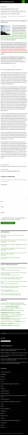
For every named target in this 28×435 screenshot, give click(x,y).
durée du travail (16, 310)
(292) (10, 294)
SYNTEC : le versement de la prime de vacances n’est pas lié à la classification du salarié (13, 273)
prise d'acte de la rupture (6, 321)
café (1, 386)
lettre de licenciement (17, 316)
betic (15, 303)
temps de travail (6, 325)
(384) (7, 291)
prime (19, 319)
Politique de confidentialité (5, 433)
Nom (2, 201)
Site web (2, 212)
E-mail (2, 206)
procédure (13, 321)
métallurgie (3, 410)
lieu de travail (12, 318)
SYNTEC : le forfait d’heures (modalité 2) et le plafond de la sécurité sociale (14, 268)
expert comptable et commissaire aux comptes (10, 401)
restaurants (3, 422)
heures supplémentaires (7, 316)
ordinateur (15, 319)
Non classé (3, 6)
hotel (2, 406)
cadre (7, 304)
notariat (2, 418)
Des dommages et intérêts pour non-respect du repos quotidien (14, 286)
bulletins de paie (3, 304)
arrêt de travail (4, 303)
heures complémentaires (17, 314)
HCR (2, 403)
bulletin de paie (20, 303)
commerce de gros (4, 390)
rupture (18, 321)
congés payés (3, 306)
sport (2, 425)
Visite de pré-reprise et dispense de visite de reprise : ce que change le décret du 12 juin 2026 (13, 249)
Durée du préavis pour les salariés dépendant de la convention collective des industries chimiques (14, 363)
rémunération (23, 321)
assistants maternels (5, 372)
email (21, 310)
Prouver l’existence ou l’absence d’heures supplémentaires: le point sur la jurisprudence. (13, 350)
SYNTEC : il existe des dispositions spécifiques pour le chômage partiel (14, 282)
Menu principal (26, 1)
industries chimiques (5, 408)
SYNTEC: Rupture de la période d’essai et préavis (11, 293)
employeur (5, 312)
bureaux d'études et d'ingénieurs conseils (9, 383)
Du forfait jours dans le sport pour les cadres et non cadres (13, 165)
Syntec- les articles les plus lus (9, 264)
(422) (8, 275)
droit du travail (7, 310)
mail (16, 318)
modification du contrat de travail (7, 319)
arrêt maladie (10, 303)
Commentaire (4, 184)
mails (18, 318)
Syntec (2, 427)
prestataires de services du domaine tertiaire (10, 420)
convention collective (14, 308)
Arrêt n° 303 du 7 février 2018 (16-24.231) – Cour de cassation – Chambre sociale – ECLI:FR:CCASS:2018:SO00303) (14, 38)
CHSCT (21, 304)
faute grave (4, 314)
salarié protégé (15, 323)
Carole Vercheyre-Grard (7, 1)
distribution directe (5, 399)
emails (23, 310)
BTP (1, 381)
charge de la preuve (15, 304)
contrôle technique (4, 393)
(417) (7, 283)
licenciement (5, 318)
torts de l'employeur (15, 325)
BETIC (2, 379)
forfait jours (10, 314)
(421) (9, 278)
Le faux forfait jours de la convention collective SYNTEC (12, 277)
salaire (3, 323)
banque (2, 376)
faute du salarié (15, 313)
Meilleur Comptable (5, 352)
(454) (9, 270)
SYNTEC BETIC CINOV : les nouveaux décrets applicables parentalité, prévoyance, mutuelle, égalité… (14, 240)
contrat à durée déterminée (5, 308)
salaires (7, 323)
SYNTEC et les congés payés (7, 290)
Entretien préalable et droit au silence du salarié (10, 257)
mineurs (2, 413)
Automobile (3, 374)
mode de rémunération (23, 318)
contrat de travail (12, 306)
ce (9, 304)
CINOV (24, 304)
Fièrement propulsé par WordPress (17, 433)
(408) (7, 287)
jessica (2, 349)
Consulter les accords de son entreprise (19, 352)
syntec (20, 323)
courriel (20, 308)
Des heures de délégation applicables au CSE (10, 170)
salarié (10, 323)
